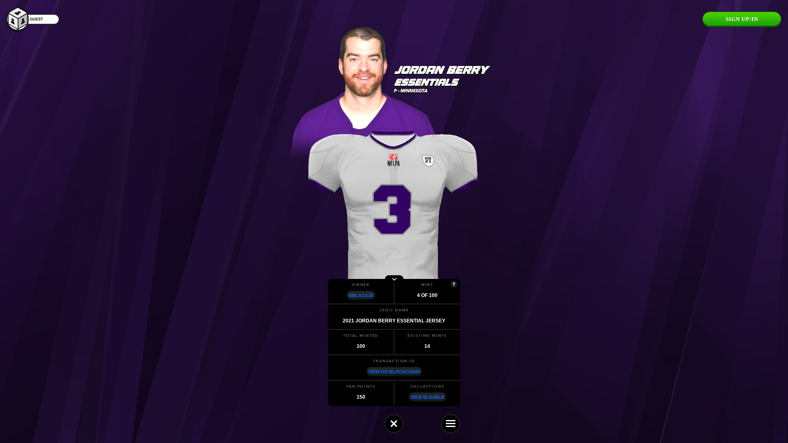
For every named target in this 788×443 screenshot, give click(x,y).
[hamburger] (450, 423)
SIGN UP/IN (742, 19)
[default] (394, 423)
